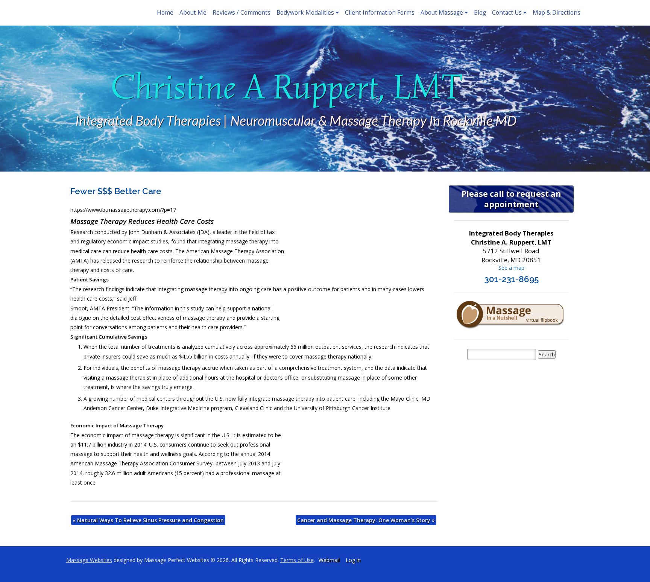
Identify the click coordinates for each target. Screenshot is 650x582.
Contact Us (507, 13)
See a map (511, 267)
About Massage (442, 13)
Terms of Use (297, 560)
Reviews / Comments (241, 13)
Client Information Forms (380, 13)
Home (165, 13)
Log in (353, 560)
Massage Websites (89, 560)
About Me (193, 13)
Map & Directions (556, 13)
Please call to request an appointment (511, 199)
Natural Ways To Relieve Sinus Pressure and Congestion (148, 520)
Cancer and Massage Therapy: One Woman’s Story (366, 520)
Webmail (329, 560)
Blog (480, 13)
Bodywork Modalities (305, 13)
